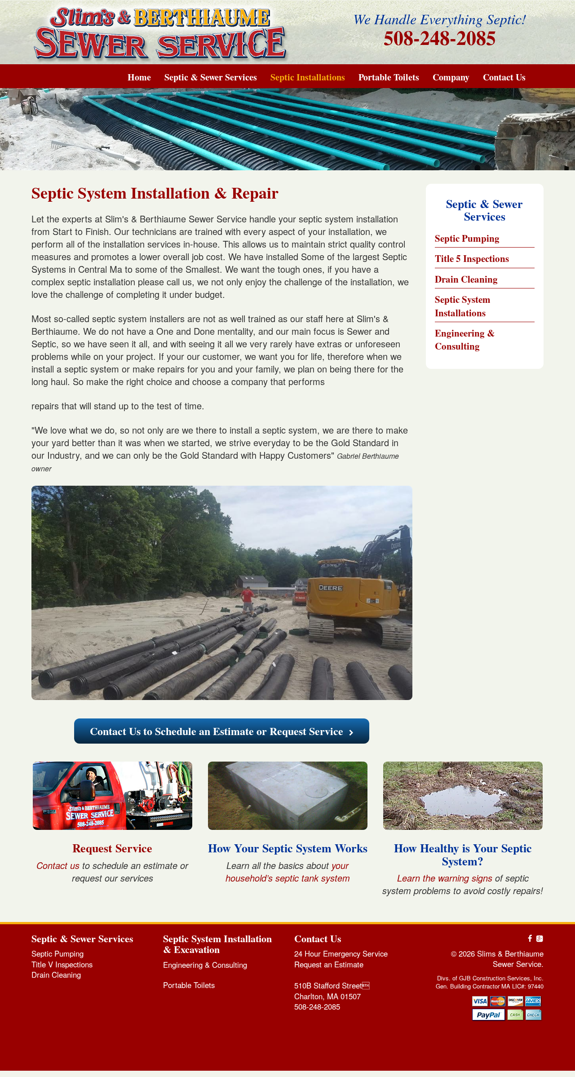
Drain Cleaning (466, 279)
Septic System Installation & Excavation (217, 944)
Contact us (58, 865)
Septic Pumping (467, 238)
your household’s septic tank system (288, 871)
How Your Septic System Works (287, 847)
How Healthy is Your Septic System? (463, 854)
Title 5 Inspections (472, 258)
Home (139, 77)
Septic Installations (307, 77)
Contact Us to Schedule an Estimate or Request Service (218, 731)
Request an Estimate (328, 964)
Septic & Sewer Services (210, 77)
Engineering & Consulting (465, 339)
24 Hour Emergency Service (341, 953)
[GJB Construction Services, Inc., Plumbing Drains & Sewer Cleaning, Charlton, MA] (510, 1040)
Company (451, 77)
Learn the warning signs (444, 877)
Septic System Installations (463, 306)
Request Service (112, 847)
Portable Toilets (388, 77)
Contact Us (504, 77)
